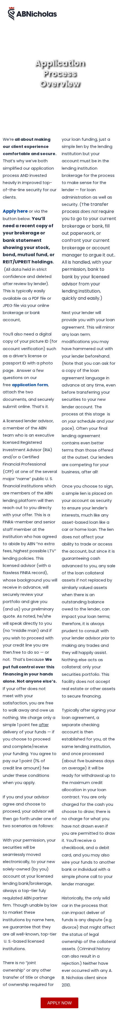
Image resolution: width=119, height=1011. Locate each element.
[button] (108, 13)
